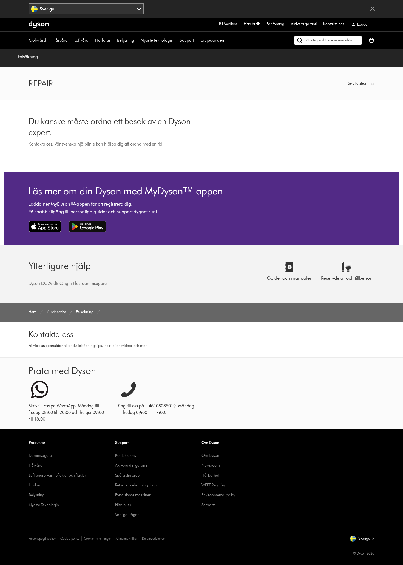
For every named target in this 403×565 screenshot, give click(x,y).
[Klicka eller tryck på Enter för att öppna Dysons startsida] (39, 24)
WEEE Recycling (214, 485)
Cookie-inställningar (97, 538)
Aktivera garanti (304, 24)
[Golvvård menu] (49, 40)
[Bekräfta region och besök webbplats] (372, 9)
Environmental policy (218, 495)
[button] (334, 83)
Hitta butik (252, 24)
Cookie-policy (69, 538)
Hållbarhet (210, 475)
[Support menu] (197, 40)
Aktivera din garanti (131, 465)
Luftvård (81, 40)
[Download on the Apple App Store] (45, 226)
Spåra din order (128, 475)
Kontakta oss (333, 24)
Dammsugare (40, 455)
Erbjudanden (212, 40)
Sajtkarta (209, 505)
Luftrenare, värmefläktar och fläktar (57, 475)
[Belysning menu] (137, 40)
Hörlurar (102, 40)
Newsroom (211, 465)
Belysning (125, 40)
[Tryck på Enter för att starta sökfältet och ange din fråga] (328, 40)
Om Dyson (210, 455)
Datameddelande (153, 538)
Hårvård (60, 40)
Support (187, 40)
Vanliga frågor (127, 515)
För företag (275, 24)
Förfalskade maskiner (133, 495)
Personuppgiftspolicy (42, 538)
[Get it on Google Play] (87, 226)
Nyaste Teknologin (44, 505)
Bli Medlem (228, 24)
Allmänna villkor (126, 538)
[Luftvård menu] (91, 40)
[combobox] (86, 8)
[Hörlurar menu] (113, 40)
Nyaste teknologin (157, 40)
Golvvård (37, 40)
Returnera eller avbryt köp (136, 485)
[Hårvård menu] (70, 40)
